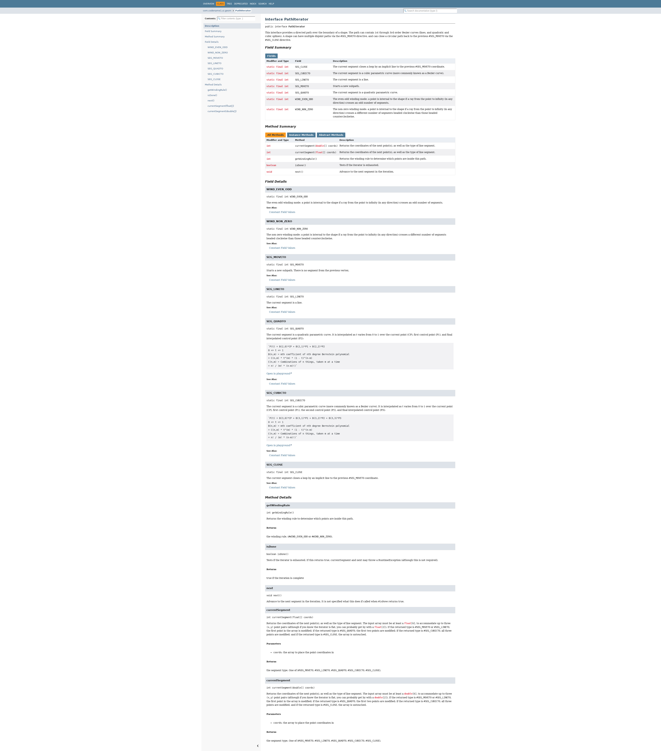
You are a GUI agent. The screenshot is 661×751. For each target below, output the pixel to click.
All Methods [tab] (275, 135)
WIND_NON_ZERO (218, 52)
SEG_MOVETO (215, 58)
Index (253, 4)
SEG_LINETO (214, 63)
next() (211, 100)
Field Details (212, 42)
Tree (229, 4)
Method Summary (215, 36)
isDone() (212, 95)
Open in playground (278, 373)
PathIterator (243, 10)
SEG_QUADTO (215, 68)
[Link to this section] (293, 47)
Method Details (213, 84)
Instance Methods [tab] (301, 135)
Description (212, 26)
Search (262, 4)
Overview (208, 4)
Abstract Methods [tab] (331, 135)
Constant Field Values (282, 212)
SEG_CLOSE (214, 79)
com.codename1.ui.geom (217, 10)
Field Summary (213, 31)
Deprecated (241, 4)
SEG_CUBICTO (215, 74)
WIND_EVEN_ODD (218, 47)
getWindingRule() (217, 90)
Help (271, 4)
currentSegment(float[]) (221, 106)
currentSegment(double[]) (222, 111)
